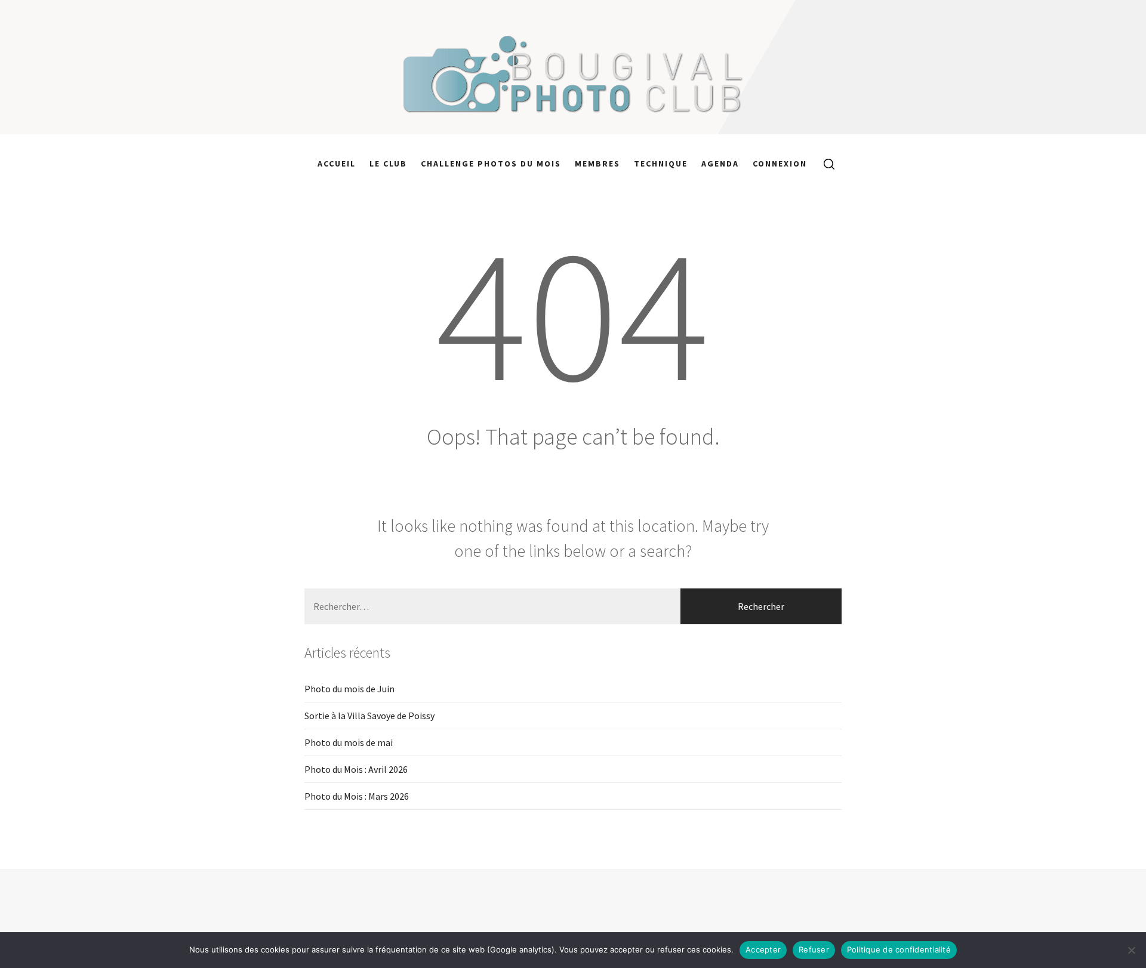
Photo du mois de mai (348, 742)
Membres (597, 163)
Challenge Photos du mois (491, 163)
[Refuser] (1131, 950)
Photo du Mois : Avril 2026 (356, 769)
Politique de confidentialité (899, 949)
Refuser (814, 949)
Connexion (780, 163)
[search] (824, 163)
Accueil (337, 163)
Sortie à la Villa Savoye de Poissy (369, 716)
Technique (661, 163)
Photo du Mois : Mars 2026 (356, 796)
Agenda (720, 163)
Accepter (763, 949)
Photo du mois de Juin (349, 689)
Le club (388, 163)
